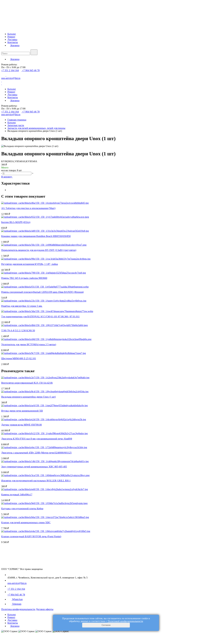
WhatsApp (17, 599)
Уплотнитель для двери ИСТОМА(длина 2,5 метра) (28, 344)
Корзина (14, 45)
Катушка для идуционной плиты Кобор (22, 508)
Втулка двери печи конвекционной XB (22, 410)
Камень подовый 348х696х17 (16, 494)
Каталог (11, 34)
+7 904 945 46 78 (31, 70)
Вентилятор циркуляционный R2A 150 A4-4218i (27, 382)
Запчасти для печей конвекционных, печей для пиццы (36, 128)
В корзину (7, 176)
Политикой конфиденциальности (125, 621)
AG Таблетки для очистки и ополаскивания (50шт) (28, 208)
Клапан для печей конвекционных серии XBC (26, 522)
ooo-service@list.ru (10, 78)
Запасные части (15, 125)
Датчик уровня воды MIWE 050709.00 (21, 424)
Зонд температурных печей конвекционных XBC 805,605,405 (34, 466)
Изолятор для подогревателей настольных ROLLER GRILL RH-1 (36, 480)
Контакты (12, 42)
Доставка (12, 39)
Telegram (16, 604)
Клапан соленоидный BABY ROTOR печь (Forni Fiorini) (31, 536)
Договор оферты (44, 609)
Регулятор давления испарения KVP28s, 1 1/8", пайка (29, 264)
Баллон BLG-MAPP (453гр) (15, 222)
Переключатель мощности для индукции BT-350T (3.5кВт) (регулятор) (38, 250)
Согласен (106, 625)
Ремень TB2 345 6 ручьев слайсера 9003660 (24, 278)
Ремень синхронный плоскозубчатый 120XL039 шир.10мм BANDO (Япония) (42, 292)
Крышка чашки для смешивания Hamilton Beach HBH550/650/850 (36, 236)
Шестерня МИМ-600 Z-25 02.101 (18, 358)
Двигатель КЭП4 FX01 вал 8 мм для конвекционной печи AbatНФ (36, 438)
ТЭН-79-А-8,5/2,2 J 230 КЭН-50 (18, 330)
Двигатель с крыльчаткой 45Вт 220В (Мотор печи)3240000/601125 (36, 452)
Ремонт (11, 36)
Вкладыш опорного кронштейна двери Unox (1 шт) (28, 396)
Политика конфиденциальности (18, 609)
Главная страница (16, 119)
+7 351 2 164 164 (10, 70)
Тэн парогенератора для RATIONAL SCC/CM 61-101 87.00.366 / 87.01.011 (40, 316)
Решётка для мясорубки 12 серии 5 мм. (21, 306)
